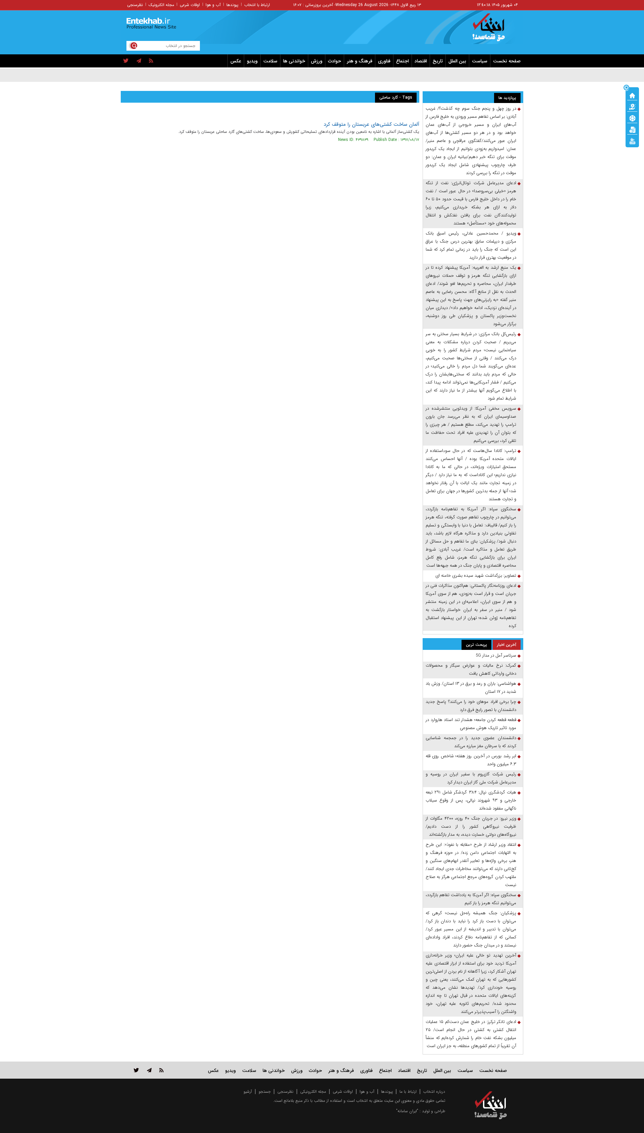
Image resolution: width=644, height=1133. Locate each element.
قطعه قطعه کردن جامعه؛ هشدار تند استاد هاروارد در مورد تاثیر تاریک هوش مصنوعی (471, 723)
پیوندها (232, 5)
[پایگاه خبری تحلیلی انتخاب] (494, 30)
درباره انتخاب (434, 1091)
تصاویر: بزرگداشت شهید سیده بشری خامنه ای (475, 575)
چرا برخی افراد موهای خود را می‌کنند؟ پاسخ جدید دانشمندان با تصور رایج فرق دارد (471, 705)
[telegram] (139, 61)
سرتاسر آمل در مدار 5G (496, 655)
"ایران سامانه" (407, 1111)
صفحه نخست (507, 61)
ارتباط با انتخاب (257, 5)
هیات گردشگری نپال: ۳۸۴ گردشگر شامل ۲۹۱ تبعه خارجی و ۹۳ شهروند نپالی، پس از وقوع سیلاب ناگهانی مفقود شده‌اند (471, 800)
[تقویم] (632, 129)
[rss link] (161, 1070)
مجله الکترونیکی (313, 1091)
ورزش (316, 61)
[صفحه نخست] (632, 95)
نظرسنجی (135, 5)
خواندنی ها (294, 61)
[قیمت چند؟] (632, 106)
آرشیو (248, 1091)
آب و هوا (213, 5)
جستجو (265, 1091)
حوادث (334, 61)
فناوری (384, 61)
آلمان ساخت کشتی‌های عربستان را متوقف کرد (371, 124)
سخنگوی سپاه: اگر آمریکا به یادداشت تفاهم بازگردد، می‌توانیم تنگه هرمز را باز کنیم (471, 899)
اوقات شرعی (190, 5)
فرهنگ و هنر (359, 61)
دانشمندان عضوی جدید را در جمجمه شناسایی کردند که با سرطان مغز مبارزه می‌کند (471, 742)
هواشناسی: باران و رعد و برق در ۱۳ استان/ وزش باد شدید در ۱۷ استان (471, 687)
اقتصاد (421, 61)
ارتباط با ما (408, 1091)
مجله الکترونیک (161, 5)
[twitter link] (136, 1070)
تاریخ (438, 61)
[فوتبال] (632, 118)
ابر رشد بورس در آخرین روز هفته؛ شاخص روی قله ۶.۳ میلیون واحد (471, 760)
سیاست (479, 61)
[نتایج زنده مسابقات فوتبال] (632, 141)
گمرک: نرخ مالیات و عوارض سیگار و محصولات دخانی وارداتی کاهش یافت (471, 669)
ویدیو (252, 61)
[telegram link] (149, 1070)
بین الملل (457, 61)
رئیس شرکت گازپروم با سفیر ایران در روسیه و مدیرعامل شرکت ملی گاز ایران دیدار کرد (471, 778)
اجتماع (402, 61)
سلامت (270, 61)
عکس (235, 61)
